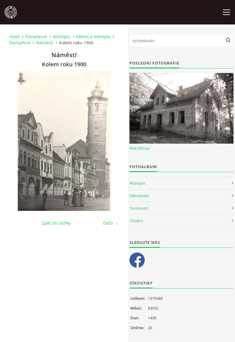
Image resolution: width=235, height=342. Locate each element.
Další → (111, 223)
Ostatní (136, 220)
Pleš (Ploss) (139, 148)
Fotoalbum (36, 36)
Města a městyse (93, 36)
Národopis (139, 195)
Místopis (61, 36)
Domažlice (19, 43)
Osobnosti (138, 208)
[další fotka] (109, 140)
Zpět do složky (56, 223)
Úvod (14, 36)
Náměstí (44, 43)
